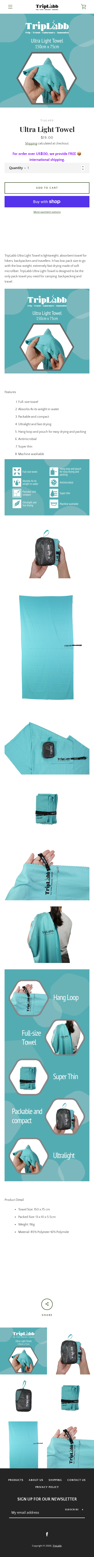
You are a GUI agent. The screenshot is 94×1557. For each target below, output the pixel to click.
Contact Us (76, 1480)
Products (16, 1480)
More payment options (47, 212)
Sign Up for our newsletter (47, 1499)
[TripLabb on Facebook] (47, 1534)
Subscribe (72, 1509)
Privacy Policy (47, 1487)
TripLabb (57, 1545)
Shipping (31, 143)
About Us (36, 1480)
